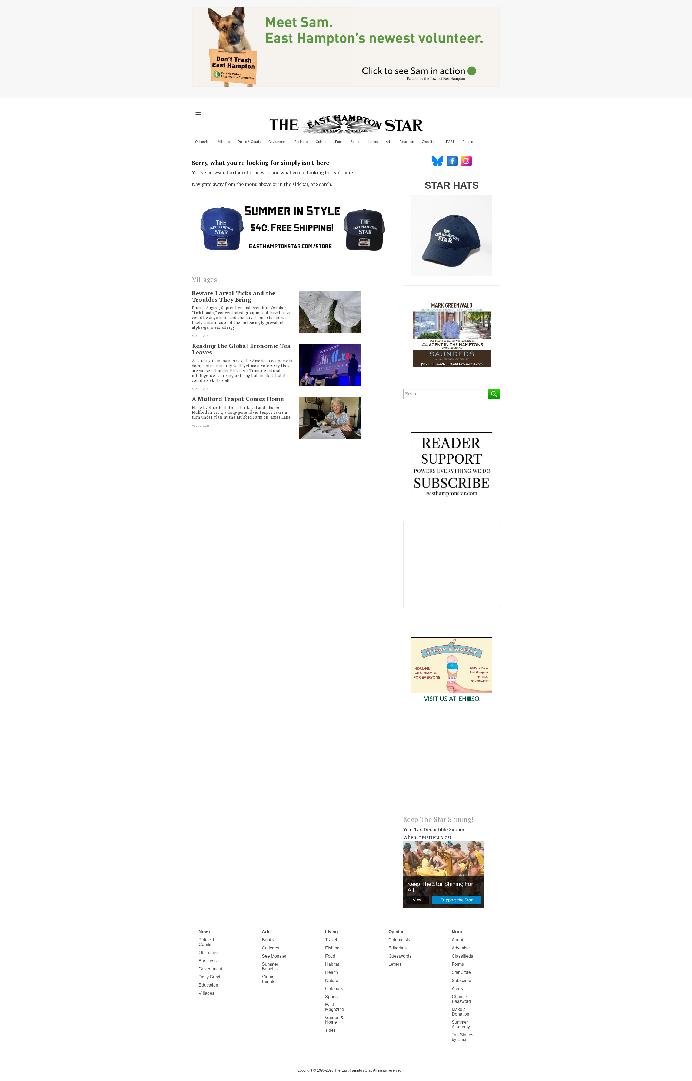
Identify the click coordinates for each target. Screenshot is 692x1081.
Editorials (397, 948)
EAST (450, 142)
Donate (467, 142)
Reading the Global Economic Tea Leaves (241, 349)
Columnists (399, 940)
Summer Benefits (270, 966)
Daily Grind (209, 977)
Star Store (461, 972)
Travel (331, 940)
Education (406, 142)
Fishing (332, 948)
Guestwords (399, 956)
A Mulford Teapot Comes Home (238, 399)
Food (339, 142)
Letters (373, 142)
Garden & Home (334, 1019)
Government (277, 142)
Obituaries (202, 142)
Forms (458, 964)
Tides (330, 1030)
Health (331, 972)
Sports (355, 142)
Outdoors (334, 988)
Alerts (457, 988)
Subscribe (461, 980)
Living (331, 931)
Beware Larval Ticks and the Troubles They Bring (233, 296)
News (204, 931)
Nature (331, 980)
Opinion (321, 142)
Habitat (332, 964)
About (457, 940)
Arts (388, 142)
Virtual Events (268, 979)
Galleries (270, 948)
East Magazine (334, 1007)
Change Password (461, 999)
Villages (224, 142)
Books (268, 940)
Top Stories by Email (462, 1037)
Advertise (461, 948)
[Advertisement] (451, 764)
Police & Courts (249, 142)
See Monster (274, 956)
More (457, 931)
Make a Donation (460, 1011)
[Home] (346, 124)
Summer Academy (461, 1024)
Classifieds (430, 142)
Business (301, 142)
